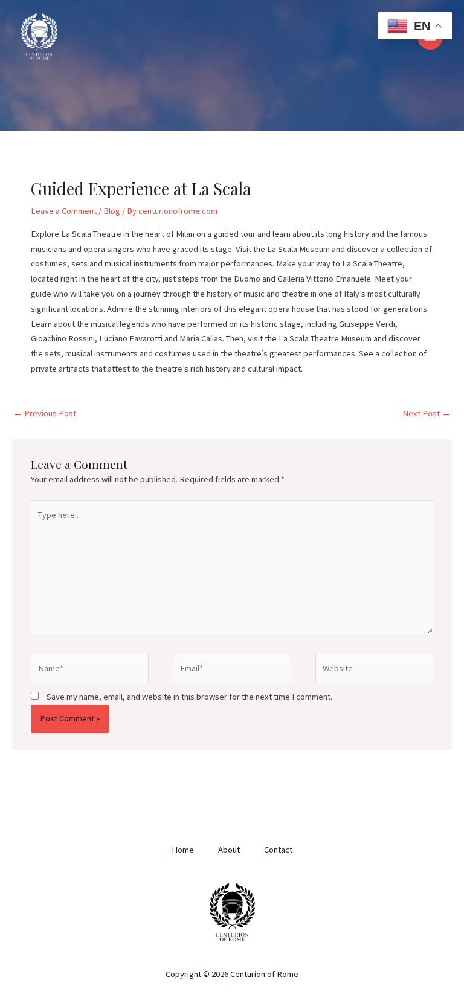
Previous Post (44, 413)
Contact (278, 849)
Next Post (426, 413)
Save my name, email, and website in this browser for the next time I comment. (189, 696)
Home (183, 849)
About (229, 849)
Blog (111, 210)
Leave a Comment (64, 210)
